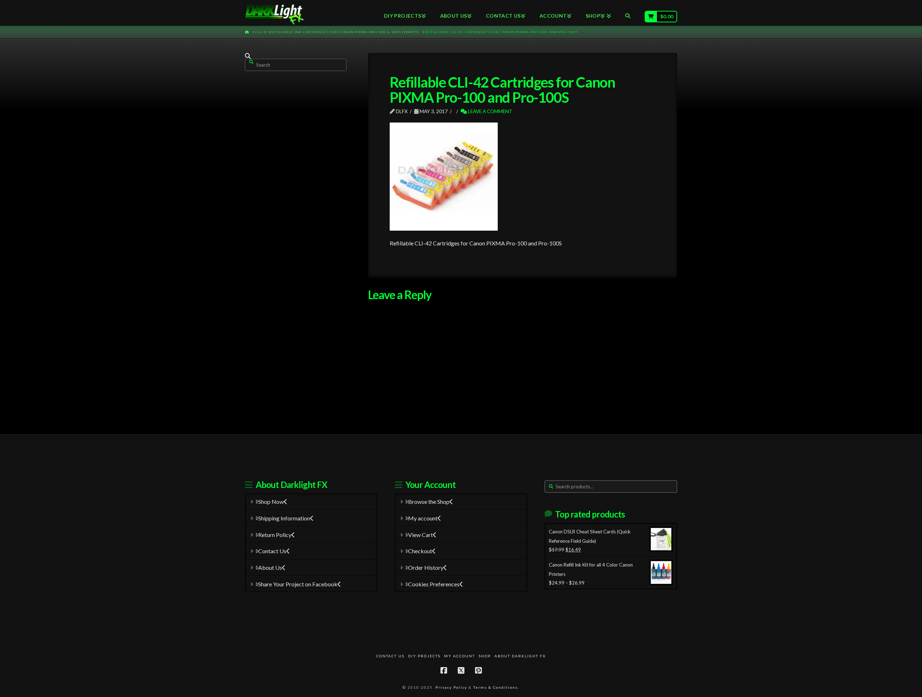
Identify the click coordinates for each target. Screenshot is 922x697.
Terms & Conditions (495, 687)
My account (423, 518)
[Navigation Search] (627, 12)
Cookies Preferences (434, 584)
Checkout (420, 550)
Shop (485, 656)
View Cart (420, 534)
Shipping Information (284, 518)
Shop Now (271, 501)
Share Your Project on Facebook (297, 584)
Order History (425, 567)
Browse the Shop (428, 501)
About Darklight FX (520, 656)
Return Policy (274, 534)
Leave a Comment (490, 111)
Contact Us (272, 550)
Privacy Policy (451, 687)
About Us (270, 567)
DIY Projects (424, 656)
